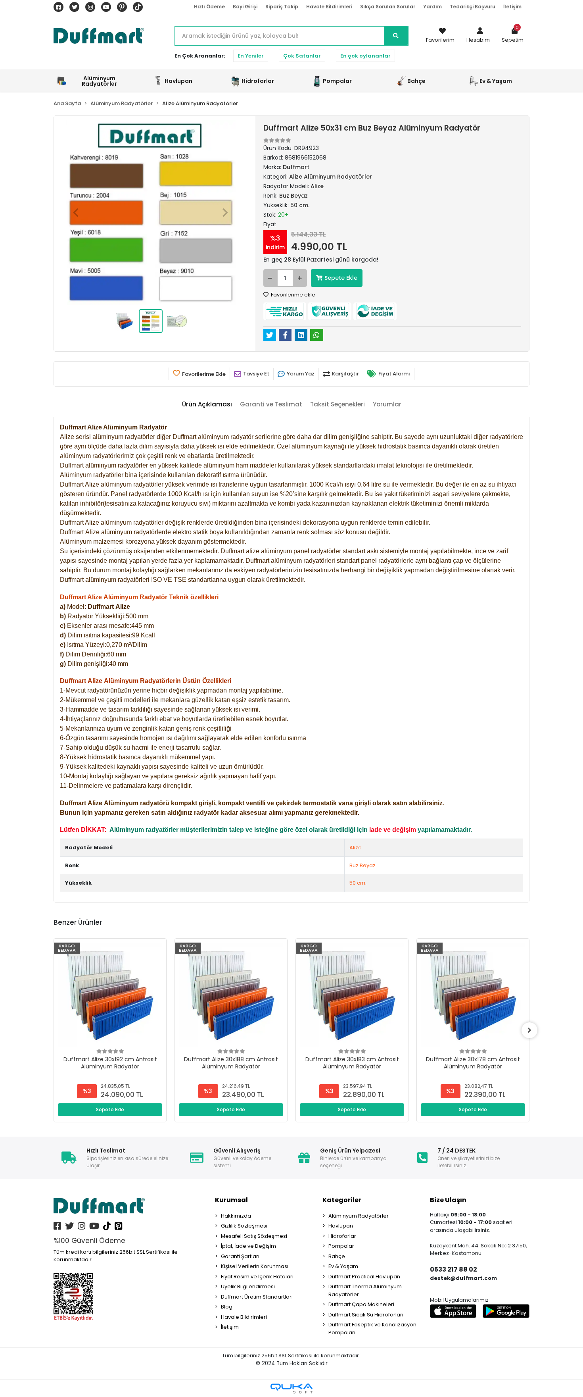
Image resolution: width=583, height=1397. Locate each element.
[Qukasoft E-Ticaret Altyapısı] (291, 1388)
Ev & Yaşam (343, 1266)
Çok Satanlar (302, 56)
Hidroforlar (342, 1236)
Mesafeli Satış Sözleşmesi (254, 1236)
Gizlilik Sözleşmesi (244, 1226)
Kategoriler (341, 1200)
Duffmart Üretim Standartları (257, 1297)
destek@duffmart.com (463, 1278)
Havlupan (340, 1226)
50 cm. (357, 883)
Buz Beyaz (362, 865)
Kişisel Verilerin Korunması (254, 1266)
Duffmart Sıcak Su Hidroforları (365, 1314)
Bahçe (336, 1256)
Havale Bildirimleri (329, 6)
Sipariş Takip (281, 6)
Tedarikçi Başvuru (472, 6)
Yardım (432, 6)
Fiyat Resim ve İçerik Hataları (257, 1276)
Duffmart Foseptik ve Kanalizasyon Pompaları (372, 1328)
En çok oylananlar (365, 56)
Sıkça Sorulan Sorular (387, 6)
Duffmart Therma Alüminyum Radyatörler (365, 1290)
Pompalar (341, 1246)
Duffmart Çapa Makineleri (361, 1304)
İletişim (512, 6)
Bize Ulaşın (448, 1200)
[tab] (207, 404)
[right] (529, 1030)
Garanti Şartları (240, 1256)
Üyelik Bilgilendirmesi (248, 1286)
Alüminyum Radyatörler (358, 1216)
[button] (478, 36)
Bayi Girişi (245, 6)
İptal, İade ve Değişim (248, 1246)
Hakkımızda (236, 1216)
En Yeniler (251, 56)
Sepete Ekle (340, 278)
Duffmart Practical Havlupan (364, 1276)
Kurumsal (231, 1200)
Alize (355, 847)
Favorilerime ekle (292, 294)
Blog (226, 1306)
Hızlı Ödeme (209, 6)
